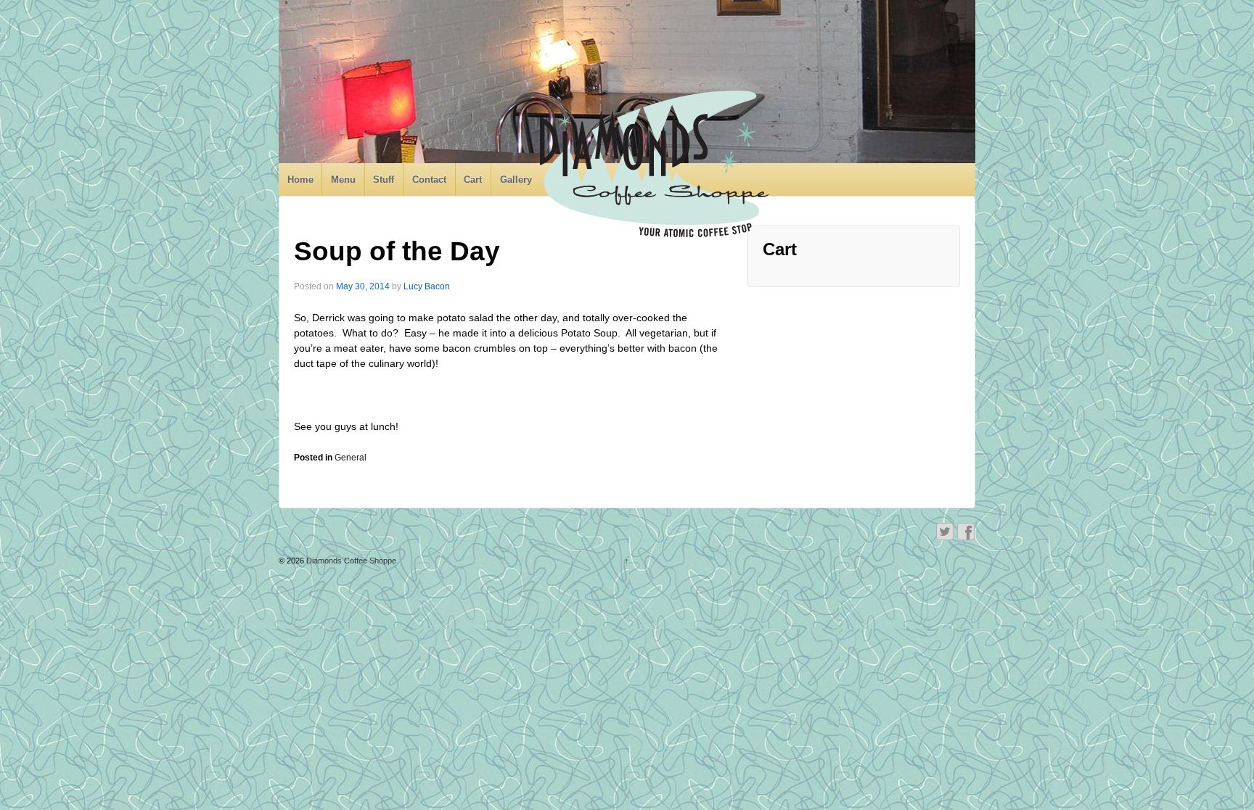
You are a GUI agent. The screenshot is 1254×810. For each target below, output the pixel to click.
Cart (473, 179)
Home (300, 179)
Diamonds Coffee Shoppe (350, 560)
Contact (429, 179)
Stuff (383, 179)
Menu (343, 179)
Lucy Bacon (426, 286)
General (350, 457)
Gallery (516, 179)
